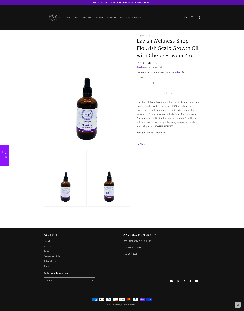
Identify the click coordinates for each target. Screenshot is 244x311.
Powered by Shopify (130, 305)
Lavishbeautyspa (118, 305)
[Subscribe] (92, 280)
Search (47, 241)
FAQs (46, 251)
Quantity (140, 77)
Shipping (140, 67)
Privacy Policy (50, 261)
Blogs (46, 266)
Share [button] (142, 144)
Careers (47, 246)
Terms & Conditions (53, 256)
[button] (87, 18)
